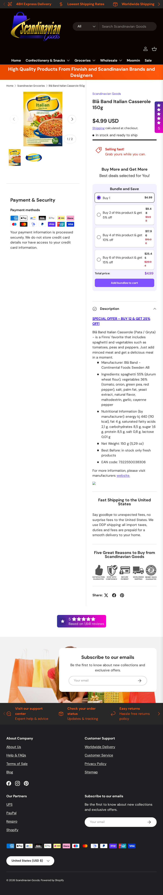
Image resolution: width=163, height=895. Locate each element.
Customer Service (99, 755)
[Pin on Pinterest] (122, 595)
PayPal (11, 813)
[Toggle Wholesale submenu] (120, 60)
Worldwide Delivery (100, 747)
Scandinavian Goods (106, 94)
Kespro (11, 821)
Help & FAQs (16, 755)
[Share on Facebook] (114, 595)
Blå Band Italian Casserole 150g (67, 85)
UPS (9, 804)
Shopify (12, 830)
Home (16, 60)
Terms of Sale (17, 764)
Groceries (83, 60)
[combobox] (115, 26)
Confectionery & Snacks (45, 60)
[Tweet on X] (106, 595)
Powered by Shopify (52, 880)
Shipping (98, 128)
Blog (9, 772)
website (123, 475)
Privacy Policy (95, 764)
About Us (13, 747)
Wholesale (108, 60)
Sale (148, 60)
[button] (154, 48)
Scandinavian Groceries (31, 85)
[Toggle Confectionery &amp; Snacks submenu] (68, 60)
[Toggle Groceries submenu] (93, 60)
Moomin (133, 60)
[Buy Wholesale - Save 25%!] (94, 484)
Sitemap (91, 772)
